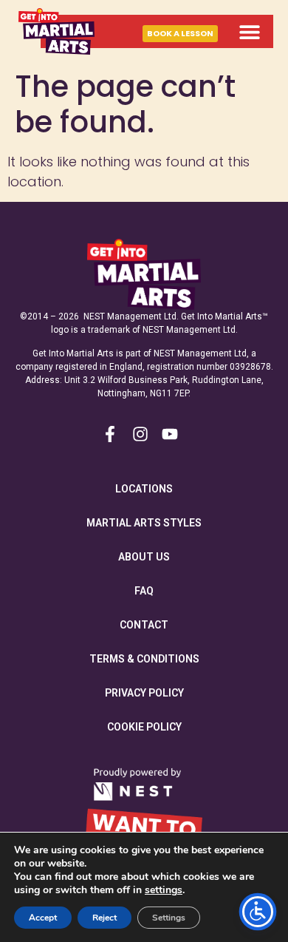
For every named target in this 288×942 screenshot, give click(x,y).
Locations (144, 489)
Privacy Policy (144, 693)
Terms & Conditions (144, 659)
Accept (43, 918)
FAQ (144, 591)
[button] (249, 31)
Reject (104, 918)
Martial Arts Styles (144, 523)
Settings (168, 918)
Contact (144, 625)
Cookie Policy (144, 727)
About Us (144, 557)
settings (163, 890)
